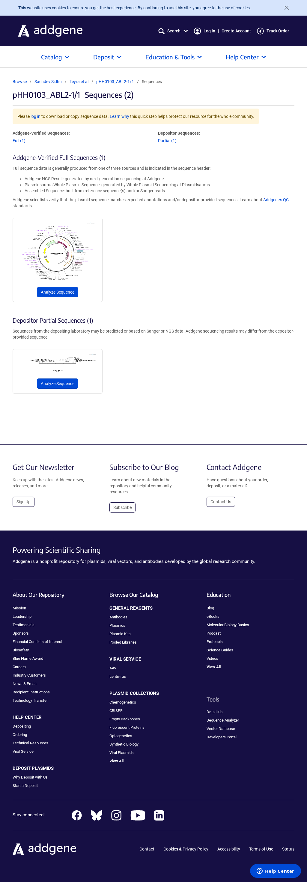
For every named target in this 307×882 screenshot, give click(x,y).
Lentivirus (117, 676)
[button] (173, 31)
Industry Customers (29, 675)
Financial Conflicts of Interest (37, 641)
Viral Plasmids (121, 752)
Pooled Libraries (123, 642)
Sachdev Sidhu (48, 81)
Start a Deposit (25, 785)
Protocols (215, 641)
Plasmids (117, 625)
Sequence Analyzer (223, 720)
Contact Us (220, 501)
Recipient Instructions (31, 692)
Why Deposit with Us (30, 777)
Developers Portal (222, 737)
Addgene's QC (276, 199)
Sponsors (21, 633)
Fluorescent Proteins (127, 727)
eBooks (213, 616)
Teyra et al (79, 81)
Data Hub (214, 712)
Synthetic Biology (124, 744)
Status (288, 849)
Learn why (119, 116)
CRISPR (116, 710)
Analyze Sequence (57, 292)
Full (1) (19, 140)
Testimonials (23, 625)
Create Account (236, 30)
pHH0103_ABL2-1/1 (115, 81)
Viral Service (23, 751)
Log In (209, 30)
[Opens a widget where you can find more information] (275, 871)
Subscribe (122, 507)
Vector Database (221, 728)
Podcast (214, 633)
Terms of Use (261, 849)
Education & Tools (170, 57)
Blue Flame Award (28, 658)
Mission (19, 608)
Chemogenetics (122, 702)
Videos (212, 658)
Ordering (20, 734)
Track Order (278, 30)
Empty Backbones (124, 719)
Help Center (242, 57)
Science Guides (220, 650)
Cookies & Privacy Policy (185, 849)
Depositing (22, 726)
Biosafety (21, 650)
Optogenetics (120, 736)
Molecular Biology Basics (228, 625)
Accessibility (228, 849)
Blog (210, 608)
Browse (20, 81)
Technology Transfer (30, 700)
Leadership (22, 616)
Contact (146, 849)
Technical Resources (30, 743)
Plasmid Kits (120, 634)
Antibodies (118, 617)
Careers (19, 667)
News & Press (25, 683)
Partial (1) (167, 140)
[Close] (284, 7)
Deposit (103, 57)
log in (35, 116)
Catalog (51, 57)
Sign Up (23, 501)
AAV (112, 668)
